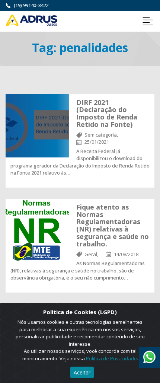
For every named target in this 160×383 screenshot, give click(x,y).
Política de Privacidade (111, 358)
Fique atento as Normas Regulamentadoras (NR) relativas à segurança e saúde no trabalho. (112, 225)
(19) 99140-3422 (31, 5)
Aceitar (82, 372)
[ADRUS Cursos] (32, 20)
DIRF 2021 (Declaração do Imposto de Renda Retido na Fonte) (106, 113)
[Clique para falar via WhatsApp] (149, 354)
